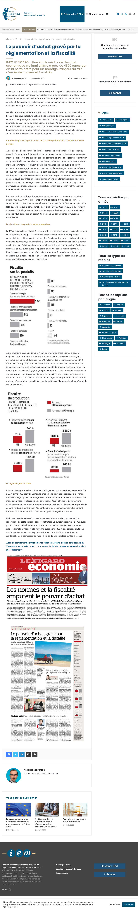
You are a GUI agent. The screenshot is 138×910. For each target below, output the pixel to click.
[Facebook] (3, 889)
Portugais (106, 343)
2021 (116, 213)
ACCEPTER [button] (128, 904)
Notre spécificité (63, 865)
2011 (115, 235)
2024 (104, 207)
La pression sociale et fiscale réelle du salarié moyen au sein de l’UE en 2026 (18, 823)
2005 (115, 246)
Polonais (122, 338)
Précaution (108, 161)
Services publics (110, 179)
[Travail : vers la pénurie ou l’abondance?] (75, 809)
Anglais (120, 305)
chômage (107, 120)
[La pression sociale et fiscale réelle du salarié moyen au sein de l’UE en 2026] (18, 809)
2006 (104, 246)
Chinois (105, 310)
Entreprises (108, 126)
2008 (115, 240)
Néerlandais (107, 338)
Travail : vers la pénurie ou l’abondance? (74, 820)
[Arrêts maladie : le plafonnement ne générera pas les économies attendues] (47, 809)
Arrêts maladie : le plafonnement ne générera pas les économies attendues (46, 823)
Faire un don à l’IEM (73, 14)
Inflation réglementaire (113, 138)
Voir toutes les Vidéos (111, 266)
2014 (115, 229)
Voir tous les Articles (111, 277)
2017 (115, 224)
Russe (104, 349)
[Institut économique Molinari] (24, 13)
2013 (126, 229)
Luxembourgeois (109, 332)
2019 (116, 218)
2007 (126, 240)
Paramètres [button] (115, 904)
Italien (119, 321)
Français (120, 316)
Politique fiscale (110, 150)
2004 (126, 246)
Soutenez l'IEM (109, 866)
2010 (126, 235)
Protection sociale (111, 155)
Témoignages (62, 873)
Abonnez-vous (96, 14)
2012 (104, 235)
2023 (116, 207)
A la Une (19, 39)
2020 (104, 218)
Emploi (123, 120)
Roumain (120, 343)
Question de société (111, 167)
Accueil (11, 39)
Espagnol (106, 316)
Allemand (106, 305)
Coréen (118, 310)
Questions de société (112, 173)
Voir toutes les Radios (111, 271)
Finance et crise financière (114, 132)
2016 (126, 224)
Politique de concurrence (114, 144)
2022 (104, 213)
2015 (104, 229)
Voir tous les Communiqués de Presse (115, 283)
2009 (104, 240)
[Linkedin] (6, 889)
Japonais (106, 327)
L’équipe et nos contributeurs (68, 869)
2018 (104, 224)
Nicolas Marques (17, 78)
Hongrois (106, 321)
